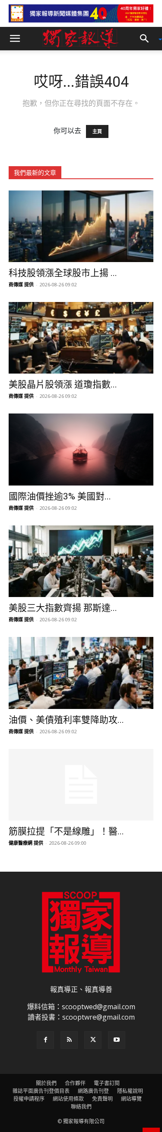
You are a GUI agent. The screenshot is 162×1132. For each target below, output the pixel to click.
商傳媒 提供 (21, 284)
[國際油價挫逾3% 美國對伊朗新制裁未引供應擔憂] (81, 449)
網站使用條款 (68, 1098)
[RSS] (69, 1040)
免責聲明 (102, 1098)
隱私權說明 (130, 1091)
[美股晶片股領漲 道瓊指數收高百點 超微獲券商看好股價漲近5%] (81, 338)
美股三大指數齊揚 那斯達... (63, 608)
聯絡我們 (81, 1106)
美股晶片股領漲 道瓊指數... (63, 384)
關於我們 (46, 1083)
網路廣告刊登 (93, 1091)
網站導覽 (131, 1098)
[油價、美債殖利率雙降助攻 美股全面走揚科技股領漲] (81, 673)
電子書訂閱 (107, 1083)
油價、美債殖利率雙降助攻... (66, 720)
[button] (15, 38)
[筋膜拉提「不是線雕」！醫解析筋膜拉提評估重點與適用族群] (81, 784)
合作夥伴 (75, 1083)
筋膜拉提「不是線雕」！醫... (66, 831)
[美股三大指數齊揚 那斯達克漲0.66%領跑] (81, 561)
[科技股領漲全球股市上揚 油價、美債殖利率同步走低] (81, 226)
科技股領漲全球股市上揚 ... (63, 273)
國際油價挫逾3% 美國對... (60, 496)
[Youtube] (116, 1040)
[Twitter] (93, 1040)
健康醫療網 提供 (26, 843)
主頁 (97, 131)
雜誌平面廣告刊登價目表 (41, 1091)
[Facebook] (45, 1040)
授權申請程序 (28, 1098)
